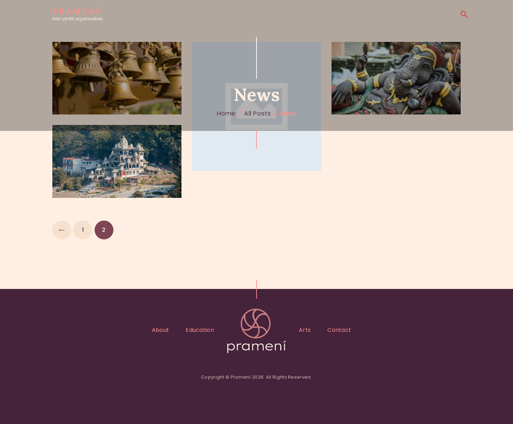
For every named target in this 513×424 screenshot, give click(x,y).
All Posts (257, 113)
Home (226, 113)
